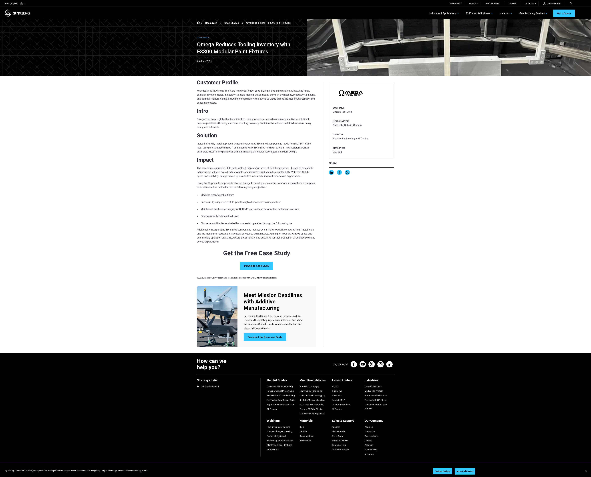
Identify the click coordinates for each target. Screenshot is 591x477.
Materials (504, 13)
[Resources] (221, 22)
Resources (455, 3)
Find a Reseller (493, 3)
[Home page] (197, 23)
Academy (369, 445)
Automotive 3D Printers (376, 395)
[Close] (586, 471)
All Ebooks (272, 409)
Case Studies (231, 23)
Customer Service (340, 449)
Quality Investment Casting (280, 386)
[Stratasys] (17, 13)
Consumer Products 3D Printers (376, 406)
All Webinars (273, 449)
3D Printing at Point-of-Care (280, 440)
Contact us (370, 431)
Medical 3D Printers (374, 391)
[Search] (571, 3)
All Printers (337, 409)
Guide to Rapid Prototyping (312, 395)
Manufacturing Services (532, 13)
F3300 (335, 386)
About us (529, 3)
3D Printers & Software (478, 13)
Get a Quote (337, 436)
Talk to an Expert (340, 440)
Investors (369, 454)
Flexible (303, 431)
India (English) (12, 3)
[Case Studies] (242, 22)
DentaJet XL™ (338, 400)
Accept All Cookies (465, 471)
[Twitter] (347, 172)
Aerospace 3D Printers (375, 400)
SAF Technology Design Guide (281, 400)
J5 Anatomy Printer (341, 404)
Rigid (302, 427)
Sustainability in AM (276, 436)
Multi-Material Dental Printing (281, 395)
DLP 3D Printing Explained (312, 413)
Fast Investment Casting (278, 427)
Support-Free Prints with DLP (281, 404)
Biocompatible (306, 436)
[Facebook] (339, 172)
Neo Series (337, 395)
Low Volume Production (311, 391)
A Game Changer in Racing (279, 431)
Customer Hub (554, 3)
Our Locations (371, 436)
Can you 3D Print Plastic (311, 409)
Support (473, 3)
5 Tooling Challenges (309, 386)
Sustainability (371, 449)
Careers (512, 3)
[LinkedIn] (331, 172)
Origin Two (337, 391)
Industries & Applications (442, 13)
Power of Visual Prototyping (280, 391)
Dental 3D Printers (373, 386)
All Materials (305, 440)
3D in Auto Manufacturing (312, 404)
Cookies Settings (442, 471)
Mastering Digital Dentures (279, 445)
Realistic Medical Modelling (312, 400)
